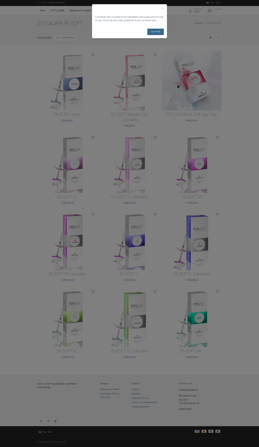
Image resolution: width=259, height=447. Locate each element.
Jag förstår (155, 32)
